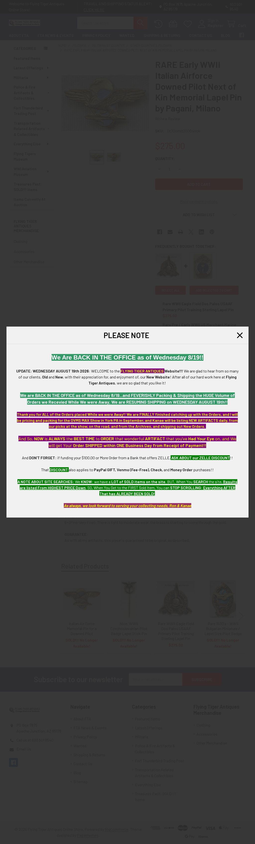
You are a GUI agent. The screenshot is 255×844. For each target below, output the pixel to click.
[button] (240, 335)
